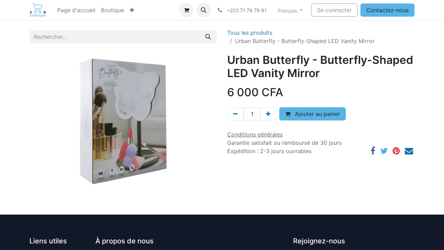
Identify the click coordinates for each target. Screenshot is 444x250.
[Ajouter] (268, 113)
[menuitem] (76, 10)
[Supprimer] (235, 113)
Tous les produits (249, 32)
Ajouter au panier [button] (316, 113)
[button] (132, 10)
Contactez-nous (387, 10)
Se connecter (334, 10)
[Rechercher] (208, 36)
